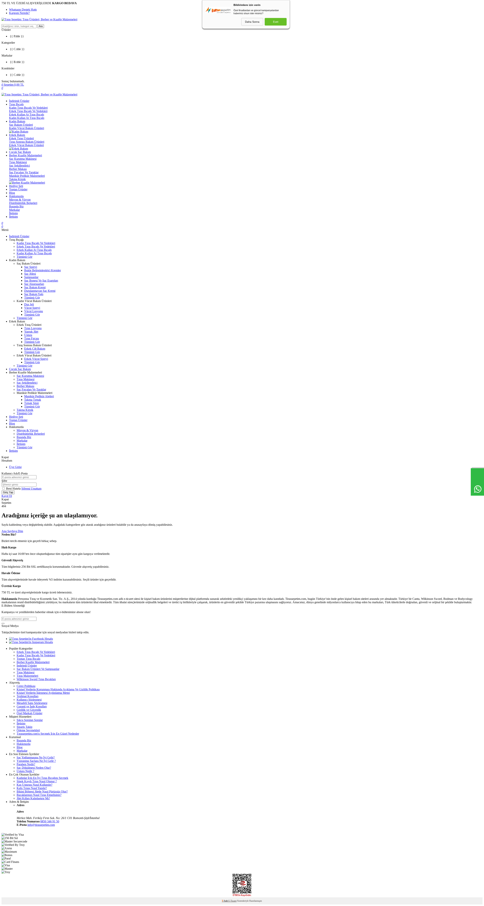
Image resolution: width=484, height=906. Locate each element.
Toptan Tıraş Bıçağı (28, 658)
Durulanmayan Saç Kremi (39, 290)
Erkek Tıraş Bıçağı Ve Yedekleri (28, 111)
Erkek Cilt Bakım (34, 348)
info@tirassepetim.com (41, 824)
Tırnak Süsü (31, 403)
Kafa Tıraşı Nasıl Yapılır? (32, 788)
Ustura (28, 335)
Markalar (14, 209)
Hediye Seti (16, 186)
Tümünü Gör (24, 256)
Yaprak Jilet (31, 331)
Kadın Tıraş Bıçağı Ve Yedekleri (28, 107)
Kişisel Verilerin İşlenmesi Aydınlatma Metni (43, 692)
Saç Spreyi (30, 267)
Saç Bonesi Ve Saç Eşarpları (41, 280)
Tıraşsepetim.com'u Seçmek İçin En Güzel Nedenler (48, 733)
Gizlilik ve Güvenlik (29, 709)
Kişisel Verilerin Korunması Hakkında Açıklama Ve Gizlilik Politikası (58, 689)
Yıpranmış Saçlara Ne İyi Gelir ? (36, 760)
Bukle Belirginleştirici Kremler (42, 270)
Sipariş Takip (24, 726)
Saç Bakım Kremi (35, 287)
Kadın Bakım (17, 121)
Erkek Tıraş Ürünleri (21, 138)
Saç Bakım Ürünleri (21, 124)
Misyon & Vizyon (20, 199)
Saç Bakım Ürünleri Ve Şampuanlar (38, 669)
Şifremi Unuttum (31, 488)
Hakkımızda (16, 196)
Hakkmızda (23, 743)
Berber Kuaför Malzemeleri (25, 155)
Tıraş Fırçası (31, 338)
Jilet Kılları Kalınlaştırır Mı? (33, 798)
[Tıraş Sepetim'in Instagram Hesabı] (31, 642)
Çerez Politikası (26, 686)
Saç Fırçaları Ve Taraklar (24, 172)
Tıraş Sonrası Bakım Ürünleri (26, 141)
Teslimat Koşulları (27, 696)
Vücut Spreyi (32, 307)
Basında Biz (16, 206)
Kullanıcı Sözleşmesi (29, 699)
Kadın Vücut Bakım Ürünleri (26, 128)
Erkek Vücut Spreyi (36, 358)
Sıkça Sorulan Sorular (30, 720)
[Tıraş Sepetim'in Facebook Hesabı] (31, 638)
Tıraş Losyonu (33, 328)
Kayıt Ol (7, 496)
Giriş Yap (8, 492)
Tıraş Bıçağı (16, 104)
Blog (12, 192)
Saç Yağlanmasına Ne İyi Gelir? (36, 757)
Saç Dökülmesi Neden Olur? (34, 767)
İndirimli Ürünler (19, 100)
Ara (41, 26)
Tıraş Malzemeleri (27, 675)
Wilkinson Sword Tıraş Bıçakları (36, 679)
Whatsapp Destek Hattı (23, 9)
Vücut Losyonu (33, 311)
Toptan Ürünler (18, 189)
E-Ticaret (232, 901)
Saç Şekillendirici (19, 165)
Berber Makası (18, 169)
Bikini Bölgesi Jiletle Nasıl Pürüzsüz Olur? (42, 791)
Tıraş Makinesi (18, 162)
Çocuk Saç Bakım (20, 152)
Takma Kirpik (17, 179)
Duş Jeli (29, 304)
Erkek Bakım (17, 135)
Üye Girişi (15, 467)
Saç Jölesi (30, 273)
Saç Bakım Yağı (33, 294)
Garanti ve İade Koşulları (32, 706)
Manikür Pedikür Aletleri (39, 396)
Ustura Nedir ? (25, 771)
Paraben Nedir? (26, 764)
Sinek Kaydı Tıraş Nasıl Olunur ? (37, 781)
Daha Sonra (252, 21)
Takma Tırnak (32, 399)
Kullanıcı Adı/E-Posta (15, 473)
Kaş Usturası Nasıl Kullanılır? (34, 784)
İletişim (13, 213)
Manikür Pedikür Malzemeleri (27, 175)
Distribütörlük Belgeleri (23, 203)
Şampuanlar (31, 277)
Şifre (4, 480)
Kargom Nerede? (19, 13)
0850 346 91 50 (49, 821)
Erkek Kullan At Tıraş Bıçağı (26, 114)
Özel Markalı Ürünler (29, 713)
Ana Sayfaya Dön (12, 531)
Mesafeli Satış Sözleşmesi (32, 703)
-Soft (225, 901)
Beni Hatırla (13, 488)
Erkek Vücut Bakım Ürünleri (26, 145)
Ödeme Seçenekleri (28, 730)
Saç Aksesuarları (34, 284)
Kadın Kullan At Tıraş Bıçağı (26, 118)
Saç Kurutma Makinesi (22, 158)
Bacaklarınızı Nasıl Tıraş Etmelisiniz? (39, 795)
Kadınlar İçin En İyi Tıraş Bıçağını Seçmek (42, 777)
